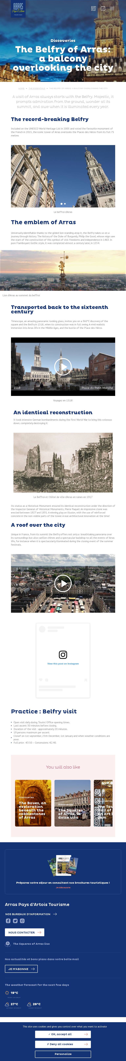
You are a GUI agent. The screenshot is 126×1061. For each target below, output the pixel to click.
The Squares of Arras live (31, 944)
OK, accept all (61, 1034)
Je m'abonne (18, 969)
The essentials (37, 88)
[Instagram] (22, 921)
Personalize (63, 1054)
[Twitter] (15, 921)
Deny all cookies (61, 1044)
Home (21, 88)
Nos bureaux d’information (27, 914)
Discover (29, 826)
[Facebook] (8, 921)
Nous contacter (21, 932)
